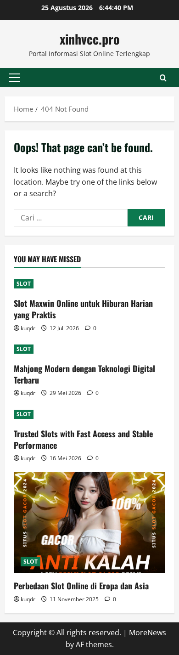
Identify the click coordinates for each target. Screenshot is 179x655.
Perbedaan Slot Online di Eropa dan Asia (81, 586)
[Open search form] (163, 78)
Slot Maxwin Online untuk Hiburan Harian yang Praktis (83, 309)
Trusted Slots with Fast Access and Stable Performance (83, 439)
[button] (14, 77)
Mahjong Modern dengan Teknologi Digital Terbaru (84, 374)
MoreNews (147, 632)
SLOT (24, 284)
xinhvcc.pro (90, 38)
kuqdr (28, 328)
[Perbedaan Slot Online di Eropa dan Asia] (89, 522)
